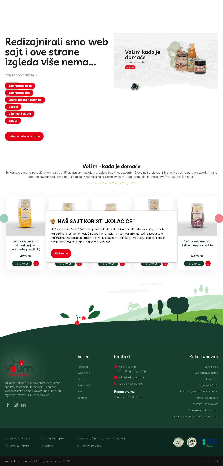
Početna (83, 366)
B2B (80, 391)
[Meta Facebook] (8, 404)
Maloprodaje (85, 385)
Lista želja (212, 379)
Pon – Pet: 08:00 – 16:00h (130, 397)
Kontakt (82, 397)
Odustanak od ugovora (204, 404)
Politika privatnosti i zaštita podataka (196, 416)
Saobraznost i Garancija (203, 410)
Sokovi (13, 106)
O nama (82, 379)
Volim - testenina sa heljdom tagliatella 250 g (197, 245)
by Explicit (212, 461)
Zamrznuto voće (91, 445)
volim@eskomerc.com (131, 377)
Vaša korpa (211, 366)
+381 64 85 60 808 (131, 383)
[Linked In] (24, 404)
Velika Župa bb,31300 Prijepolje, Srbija (132, 369)
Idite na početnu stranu (24, 136)
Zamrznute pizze (20, 85)
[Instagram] (16, 404)
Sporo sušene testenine (25, 99)
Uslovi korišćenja (208, 385)
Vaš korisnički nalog (206, 373)
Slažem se (61, 253)
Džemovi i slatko (19, 113)
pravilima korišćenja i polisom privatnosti (84, 242)
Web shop (84, 373)
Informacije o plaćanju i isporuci (199, 391)
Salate (12, 120)
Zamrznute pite (19, 92)
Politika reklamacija (206, 397)
